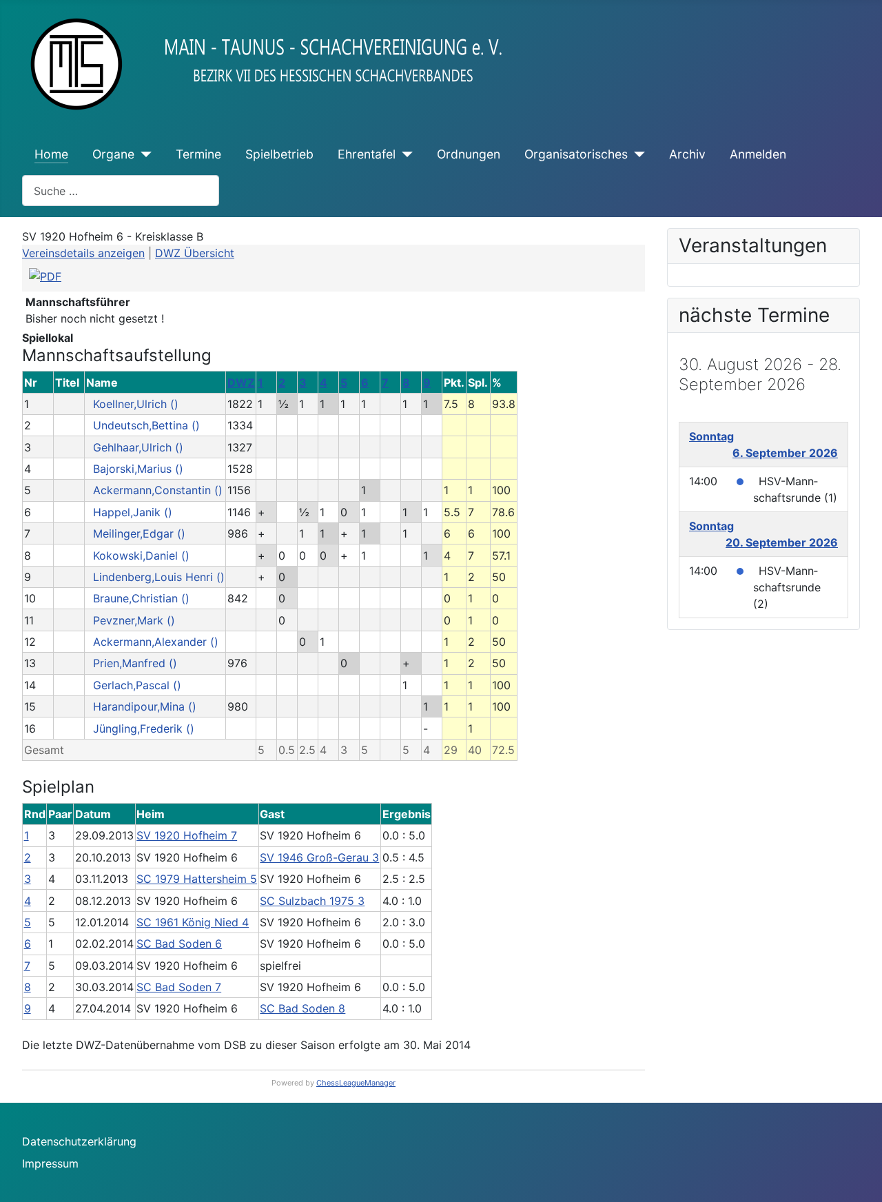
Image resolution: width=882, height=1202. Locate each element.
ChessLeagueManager (356, 1083)
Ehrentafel (367, 154)
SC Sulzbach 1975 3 (312, 901)
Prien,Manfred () (135, 663)
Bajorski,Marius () (138, 469)
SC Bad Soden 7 (178, 987)
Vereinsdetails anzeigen (83, 253)
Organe (113, 154)
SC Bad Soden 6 (179, 943)
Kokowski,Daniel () (141, 555)
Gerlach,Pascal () (137, 685)
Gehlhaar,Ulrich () (138, 447)
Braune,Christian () (141, 598)
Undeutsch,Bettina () (146, 425)
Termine (198, 154)
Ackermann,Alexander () (155, 642)
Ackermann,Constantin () (158, 490)
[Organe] (143, 154)
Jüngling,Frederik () (143, 728)
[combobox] (120, 190)
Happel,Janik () (132, 512)
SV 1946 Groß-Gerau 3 (319, 857)
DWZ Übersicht (194, 253)
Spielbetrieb (279, 154)
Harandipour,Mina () (144, 706)
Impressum (50, 1163)
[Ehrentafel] (404, 154)
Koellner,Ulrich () (135, 404)
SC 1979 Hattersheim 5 (196, 879)
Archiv (687, 154)
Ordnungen (468, 154)
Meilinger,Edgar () (139, 533)
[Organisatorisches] (636, 154)
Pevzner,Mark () (134, 620)
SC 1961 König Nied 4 (192, 922)
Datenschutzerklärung (79, 1141)
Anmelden (758, 154)
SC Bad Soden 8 (302, 1008)
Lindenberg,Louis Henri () (159, 577)
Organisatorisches (576, 154)
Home (51, 154)
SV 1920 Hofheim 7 (186, 835)
